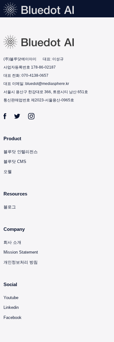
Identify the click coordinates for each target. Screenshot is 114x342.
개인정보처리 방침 (20, 262)
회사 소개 (12, 242)
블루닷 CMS (14, 161)
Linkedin (11, 307)
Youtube (10, 297)
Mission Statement (20, 252)
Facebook (12, 317)
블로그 (9, 207)
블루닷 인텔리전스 (20, 151)
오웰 (7, 171)
